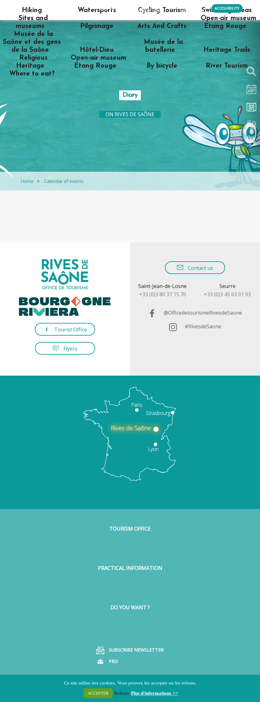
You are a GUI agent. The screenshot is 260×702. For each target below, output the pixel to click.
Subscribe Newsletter (135, 650)
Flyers (69, 348)
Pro (112, 661)
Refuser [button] (121, 693)
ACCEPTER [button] (98, 693)
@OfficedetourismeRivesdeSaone (202, 312)
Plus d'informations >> (154, 693)
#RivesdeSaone (202, 326)
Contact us (199, 267)
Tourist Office (70, 329)
